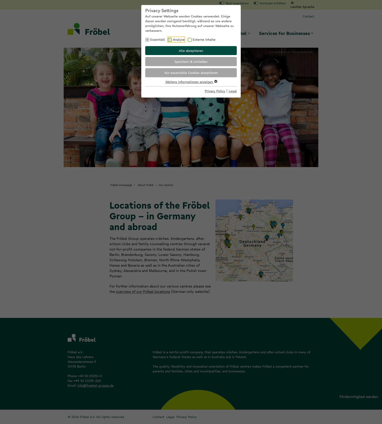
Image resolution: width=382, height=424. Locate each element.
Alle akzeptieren (191, 50)
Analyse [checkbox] (179, 39)
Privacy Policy (215, 91)
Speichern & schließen (191, 61)
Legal (233, 91)
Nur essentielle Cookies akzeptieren (191, 73)
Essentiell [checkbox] (157, 39)
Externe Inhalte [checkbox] (204, 39)
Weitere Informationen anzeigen (189, 82)
